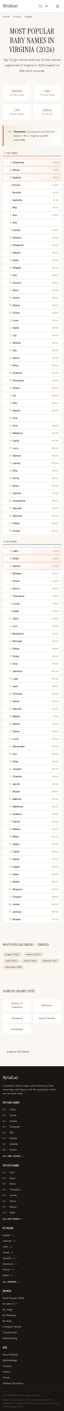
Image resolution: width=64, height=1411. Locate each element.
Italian (8, 1275)
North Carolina (47, 1018)
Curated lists (10, 1332)
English (12, 954)
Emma (9, 1115)
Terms (6, 1377)
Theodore (11, 1189)
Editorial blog (10, 1338)
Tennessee (17, 1029)
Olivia (9, 1109)
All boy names (11, 1219)
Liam (47, 91)
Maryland (17, 1018)
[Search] (40, 6)
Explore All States (18, 1051)
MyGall (6, 16)
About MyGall (10, 1354)
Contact (7, 1366)
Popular (17, 16)
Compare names (12, 1326)
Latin (11, 960)
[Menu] (57, 6)
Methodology (10, 1360)
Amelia (10, 1121)
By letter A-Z (10, 1303)
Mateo (10, 1206)
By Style (7, 1321)
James (10, 1195)
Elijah (9, 1212)
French (9, 1269)
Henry (9, 1201)
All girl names (12, 1156)
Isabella (10, 1144)
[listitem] (32, 162)
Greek (30, 960)
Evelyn (10, 1149)
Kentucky (47, 1005)
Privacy (7, 1371)
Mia (8, 1132)
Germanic (13, 967)
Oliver (9, 1183)
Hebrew (47, 110)
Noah (9, 1178)
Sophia (10, 1138)
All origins (9, 1281)
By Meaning (9, 1315)
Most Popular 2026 (13, 1298)
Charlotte (16, 91)
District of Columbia (17, 1005)
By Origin (8, 1309)
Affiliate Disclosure (13, 1383)
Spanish (50, 960)
